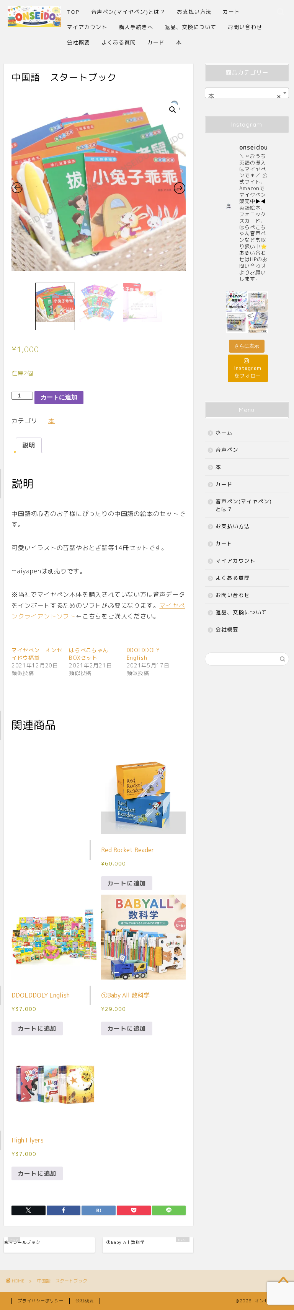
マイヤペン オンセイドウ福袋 (36, 653)
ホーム (224, 432)
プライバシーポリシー (41, 1301)
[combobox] (247, 93)
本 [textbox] (244, 96)
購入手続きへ (136, 27)
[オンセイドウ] (34, 23)
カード (156, 42)
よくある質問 (118, 42)
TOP (73, 11)
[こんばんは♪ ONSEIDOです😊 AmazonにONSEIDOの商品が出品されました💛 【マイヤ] (257, 322)
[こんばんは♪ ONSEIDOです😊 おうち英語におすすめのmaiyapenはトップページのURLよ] (236, 301)
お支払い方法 (194, 11)
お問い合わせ (245, 27)
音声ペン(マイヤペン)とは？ (128, 11)
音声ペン (227, 449)
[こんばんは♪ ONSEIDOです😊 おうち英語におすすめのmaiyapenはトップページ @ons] (257, 301)
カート (231, 11)
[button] (173, 110)
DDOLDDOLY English (143, 653)
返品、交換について (190, 27)
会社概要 (78, 42)
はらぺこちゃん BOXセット (91, 653)
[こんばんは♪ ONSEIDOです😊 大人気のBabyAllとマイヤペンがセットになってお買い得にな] (236, 322)
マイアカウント (87, 27)
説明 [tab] (28, 445)
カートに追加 (59, 397)
